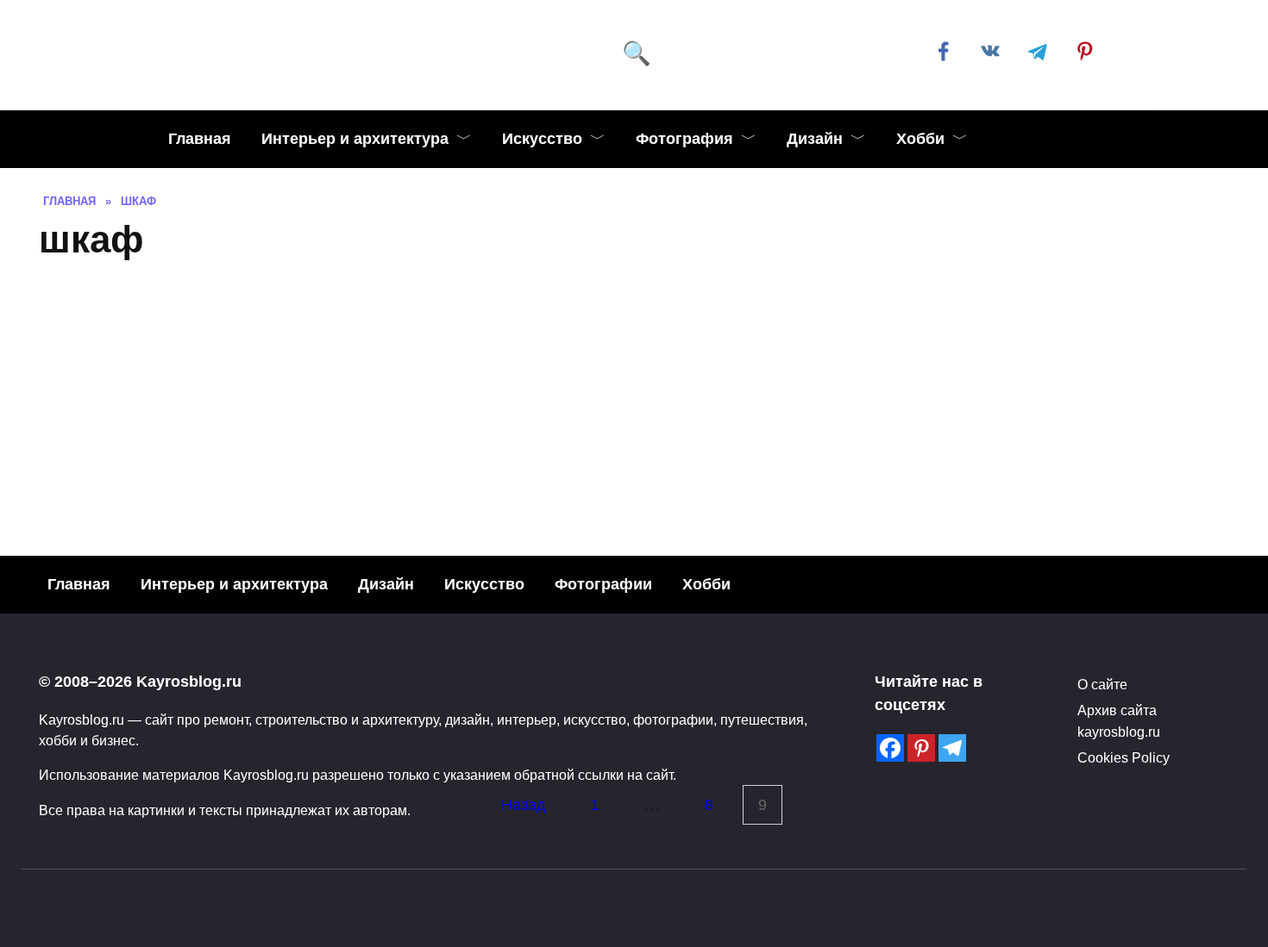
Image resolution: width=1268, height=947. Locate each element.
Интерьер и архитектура (355, 138)
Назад (523, 804)
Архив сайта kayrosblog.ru (1118, 720)
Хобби (920, 138)
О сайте (1102, 684)
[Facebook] (890, 748)
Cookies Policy (1123, 757)
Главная (199, 138)
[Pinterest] (921, 748)
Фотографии (603, 584)
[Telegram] (952, 748)
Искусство (542, 138)
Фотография (684, 138)
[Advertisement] (634, 404)
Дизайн (815, 138)
